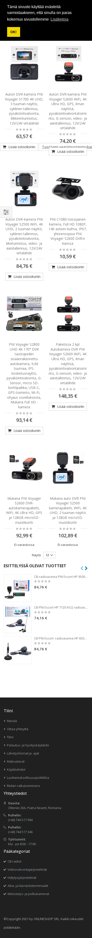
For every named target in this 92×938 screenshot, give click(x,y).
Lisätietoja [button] (59, 19)
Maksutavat (16, 761)
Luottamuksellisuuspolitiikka (28, 777)
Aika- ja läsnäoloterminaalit (28, 885)
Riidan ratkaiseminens (23, 785)
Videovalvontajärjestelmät (27, 869)
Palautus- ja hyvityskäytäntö (28, 745)
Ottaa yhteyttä (17, 729)
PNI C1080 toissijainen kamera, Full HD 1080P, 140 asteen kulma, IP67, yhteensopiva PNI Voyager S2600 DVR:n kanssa (68, 231)
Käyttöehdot (16, 769)
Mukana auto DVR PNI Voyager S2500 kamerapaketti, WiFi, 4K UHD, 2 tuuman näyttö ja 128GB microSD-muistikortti (68, 510)
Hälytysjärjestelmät (22, 877)
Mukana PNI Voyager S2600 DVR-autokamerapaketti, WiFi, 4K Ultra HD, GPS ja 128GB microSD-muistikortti (24, 510)
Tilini (10, 737)
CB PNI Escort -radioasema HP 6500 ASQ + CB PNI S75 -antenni (61, 638)
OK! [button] (13, 32)
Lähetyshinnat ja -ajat (23, 753)
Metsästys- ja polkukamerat (28, 894)
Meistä (12, 721)
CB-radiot (14, 861)
